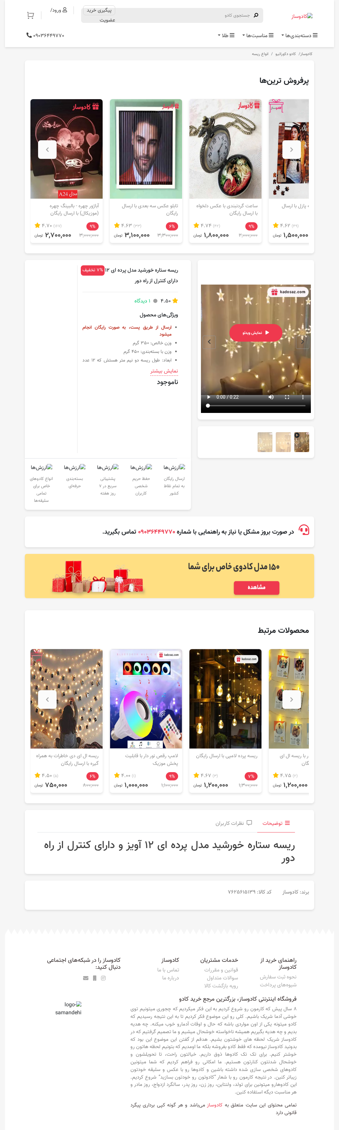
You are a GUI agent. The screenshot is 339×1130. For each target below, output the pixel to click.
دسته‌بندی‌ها (298, 36)
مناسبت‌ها (257, 36)
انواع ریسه (260, 54)
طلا (225, 36)
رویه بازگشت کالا (221, 986)
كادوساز (214, 1105)
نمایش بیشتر (164, 371)
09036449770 (48, 36)
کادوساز (306, 54)
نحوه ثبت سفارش (278, 977)
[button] (33, 15)
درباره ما (170, 978)
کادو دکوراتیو (285, 54)
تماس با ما (168, 970)
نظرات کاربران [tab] (230, 824)
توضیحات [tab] (272, 824)
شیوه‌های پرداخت (278, 985)
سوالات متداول (222, 978)
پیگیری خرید (99, 10)
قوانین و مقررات (221, 970)
